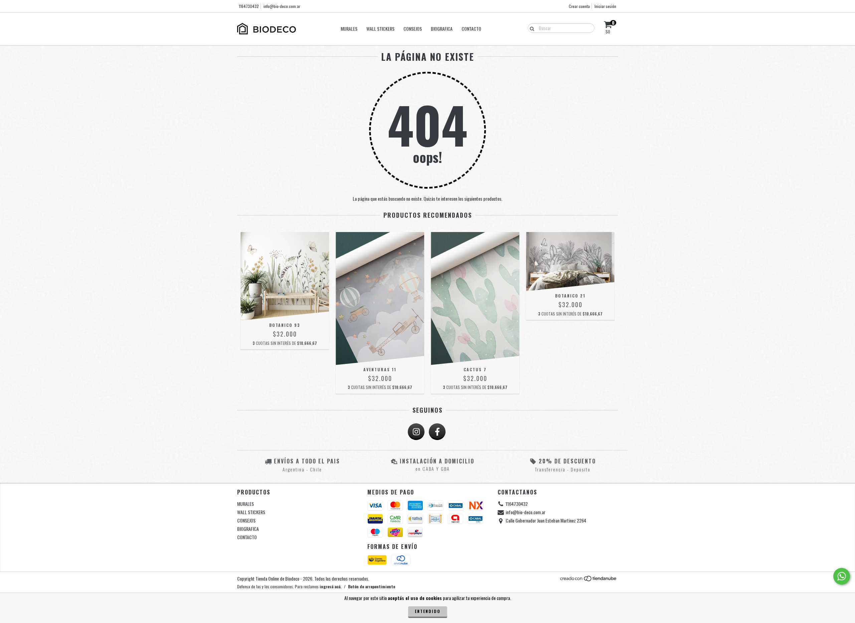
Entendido (428, 611)
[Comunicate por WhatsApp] (841, 576)
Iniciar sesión (605, 6)
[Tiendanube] (588, 580)
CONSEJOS (412, 28)
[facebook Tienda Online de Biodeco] (437, 431)
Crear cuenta (579, 6)
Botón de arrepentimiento (371, 586)
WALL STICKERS (380, 28)
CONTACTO (471, 28)
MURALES (349, 28)
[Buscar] (530, 27)
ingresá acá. (330, 586)
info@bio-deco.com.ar (282, 6)
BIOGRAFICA (442, 28)
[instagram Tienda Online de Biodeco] (416, 431)
